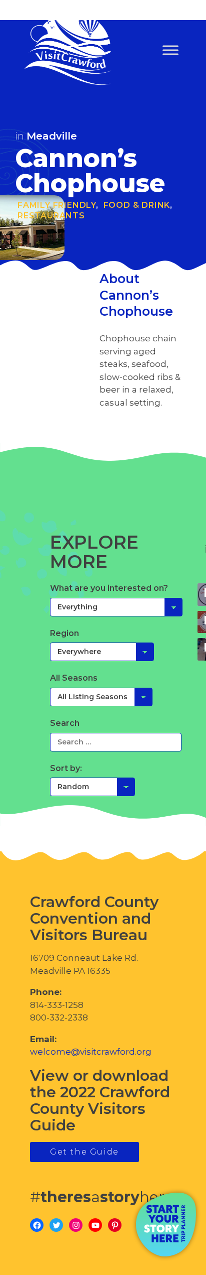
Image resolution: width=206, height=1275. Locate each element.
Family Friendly (57, 205)
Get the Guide (84, 1152)
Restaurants (51, 215)
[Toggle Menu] (170, 50)
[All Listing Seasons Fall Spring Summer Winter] (101, 696)
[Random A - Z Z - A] (92, 786)
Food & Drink (137, 205)
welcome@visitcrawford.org (91, 1052)
